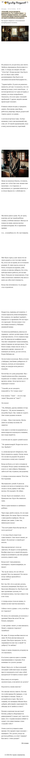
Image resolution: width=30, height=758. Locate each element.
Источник (25, 743)
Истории (3, 9)
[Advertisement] (15, 52)
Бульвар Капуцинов (16, 2)
